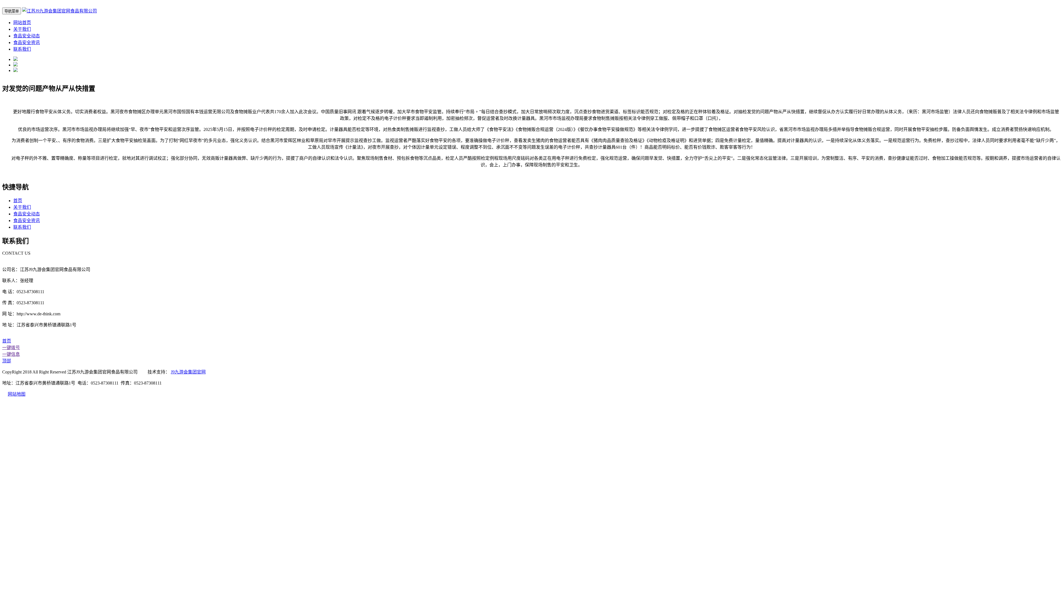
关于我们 (22, 29)
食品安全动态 (26, 35)
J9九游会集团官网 (188, 372)
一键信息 (11, 354)
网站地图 (16, 394)
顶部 (6, 361)
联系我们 (22, 49)
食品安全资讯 (26, 42)
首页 (17, 200)
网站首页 (22, 22)
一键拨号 (11, 347)
